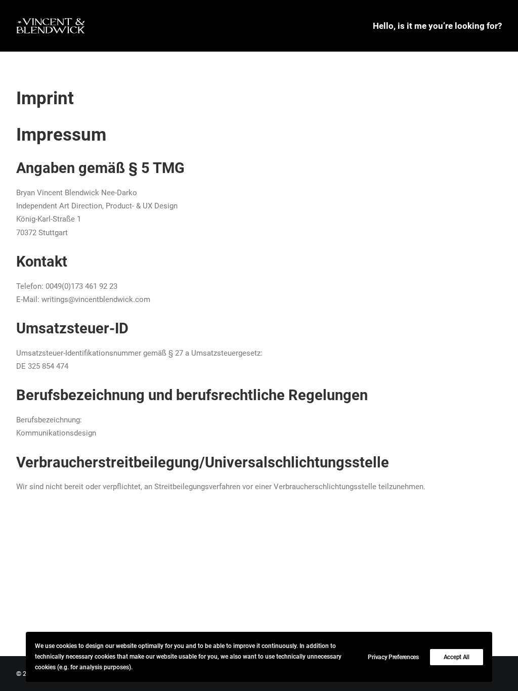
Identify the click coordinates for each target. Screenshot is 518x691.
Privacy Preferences (393, 657)
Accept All (456, 657)
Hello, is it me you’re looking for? (437, 26)
